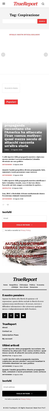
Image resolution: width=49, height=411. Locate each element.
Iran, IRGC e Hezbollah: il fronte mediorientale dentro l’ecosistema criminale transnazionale (23, 194)
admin (7, 150)
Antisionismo (7, 164)
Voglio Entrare (23, 225)
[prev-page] (3, 55)
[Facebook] (4, 315)
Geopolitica (6, 188)
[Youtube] (23, 315)
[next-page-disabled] (46, 55)
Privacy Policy (25, 230)
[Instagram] (10, 315)
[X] (17, 315)
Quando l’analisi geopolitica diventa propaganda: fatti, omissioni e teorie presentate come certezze (23, 171)
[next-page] (7, 204)
